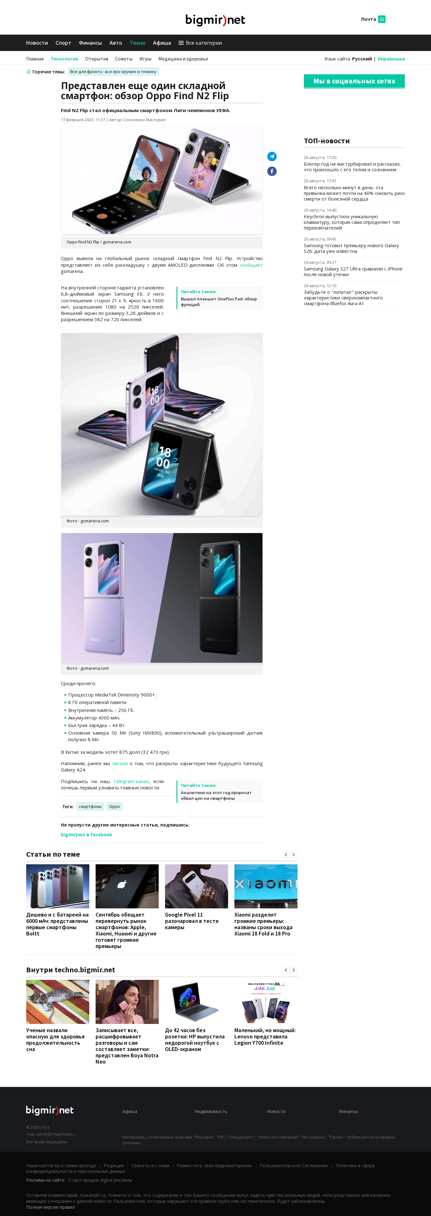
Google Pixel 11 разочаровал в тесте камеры (192, 921)
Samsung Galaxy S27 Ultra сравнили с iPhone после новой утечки (353, 271)
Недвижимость (211, 1111)
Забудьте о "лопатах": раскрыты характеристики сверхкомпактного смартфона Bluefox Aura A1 (343, 297)
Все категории (204, 42)
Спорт (63, 42)
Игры (145, 58)
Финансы (90, 42)
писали (120, 763)
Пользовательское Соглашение (294, 1165)
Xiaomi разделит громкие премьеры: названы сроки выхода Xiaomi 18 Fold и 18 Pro (263, 924)
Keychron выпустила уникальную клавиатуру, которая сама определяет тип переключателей (352, 222)
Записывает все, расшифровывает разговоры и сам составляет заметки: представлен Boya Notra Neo (127, 1045)
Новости (37, 42)
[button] (286, 854)
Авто (115, 42)
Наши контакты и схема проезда (61, 1165)
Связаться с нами (150, 1165)
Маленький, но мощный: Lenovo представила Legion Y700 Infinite (265, 1036)
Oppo (114, 806)
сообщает (251, 265)
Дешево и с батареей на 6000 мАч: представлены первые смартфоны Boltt (57, 924)
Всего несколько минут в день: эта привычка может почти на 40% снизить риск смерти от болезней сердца (354, 193)
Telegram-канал (131, 781)
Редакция (114, 1165)
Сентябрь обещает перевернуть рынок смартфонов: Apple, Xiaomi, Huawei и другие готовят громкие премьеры (126, 930)
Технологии (64, 58)
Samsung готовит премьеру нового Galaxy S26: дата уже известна (351, 248)
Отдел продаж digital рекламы (100, 1180)
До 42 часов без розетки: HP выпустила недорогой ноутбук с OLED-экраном (195, 1039)
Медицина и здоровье (183, 58)
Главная (35, 58)
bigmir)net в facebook (86, 835)
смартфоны (90, 806)
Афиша (162, 42)
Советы (124, 58)
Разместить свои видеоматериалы (214, 1165)
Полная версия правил (50, 1207)
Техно (137, 42)
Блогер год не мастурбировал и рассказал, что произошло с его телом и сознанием (352, 167)
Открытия (96, 58)
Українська (391, 58)
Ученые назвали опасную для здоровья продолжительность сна (55, 1039)
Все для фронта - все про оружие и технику (113, 71)
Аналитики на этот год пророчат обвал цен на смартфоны (216, 795)
